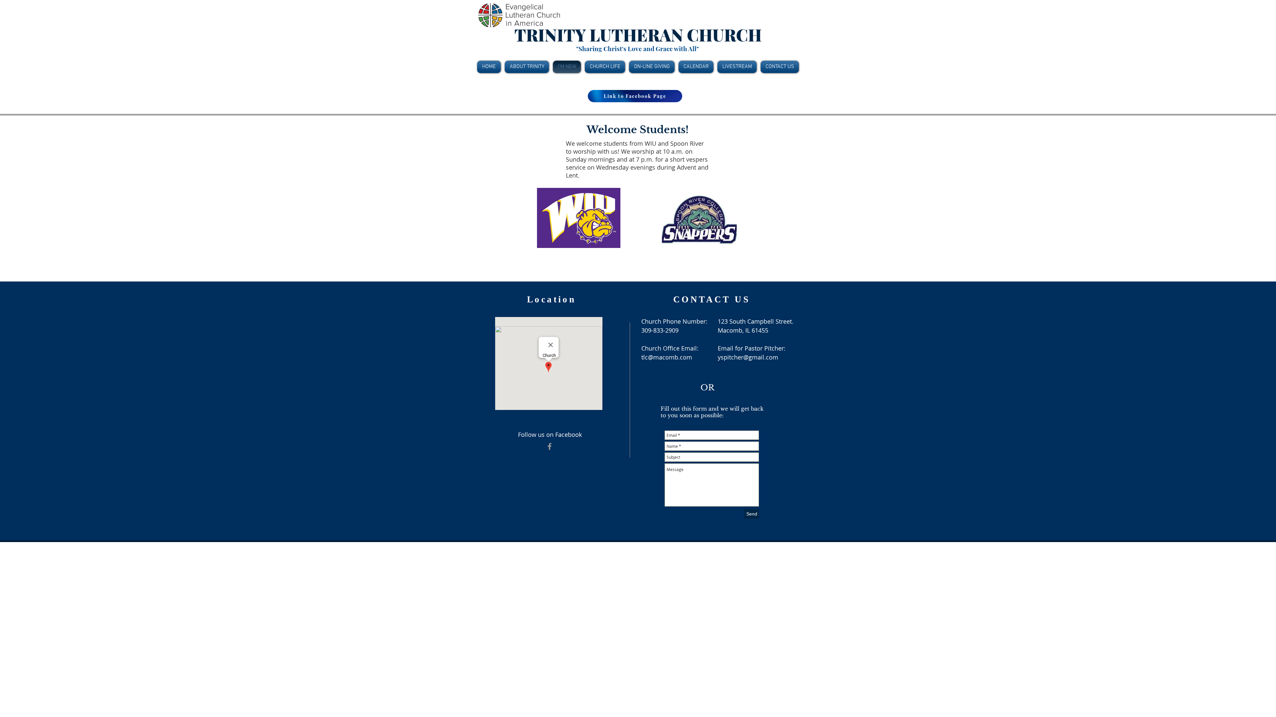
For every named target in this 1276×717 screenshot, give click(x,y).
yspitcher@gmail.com (748, 357)
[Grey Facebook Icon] (549, 446)
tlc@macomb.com (666, 357)
